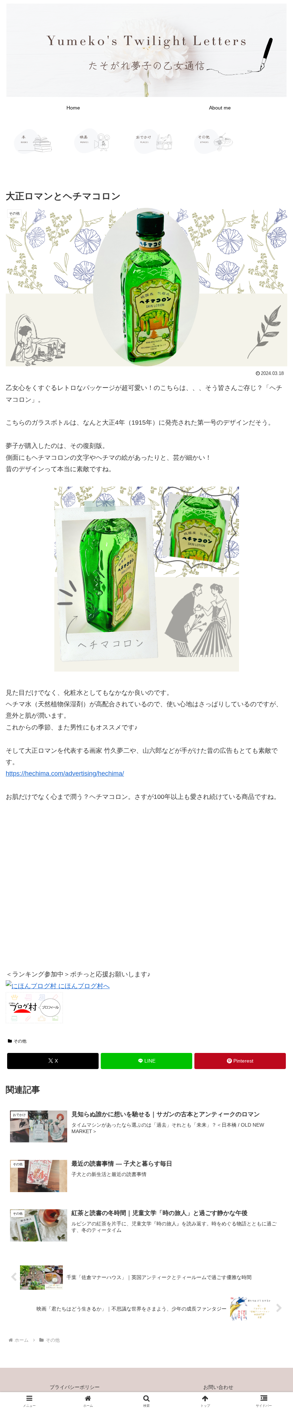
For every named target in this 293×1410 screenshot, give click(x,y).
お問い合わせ (218, 1387)
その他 (20, 1041)
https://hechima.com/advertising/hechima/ (65, 773)
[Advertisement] (146, 888)
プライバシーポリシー (75, 1387)
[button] (271, 1093)
